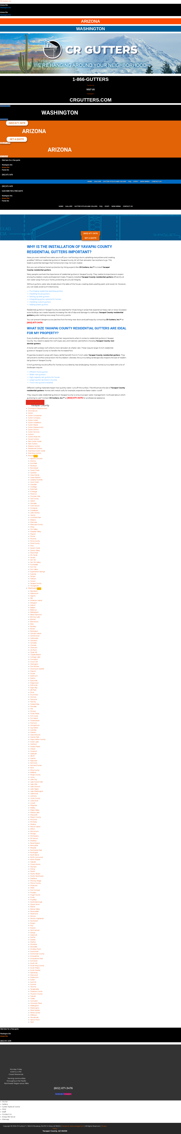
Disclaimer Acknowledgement (73, 1126)
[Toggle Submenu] (36, 456)
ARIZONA (90, 21)
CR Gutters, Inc (5, 1)
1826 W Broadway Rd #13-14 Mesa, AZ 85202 (43, 1126)
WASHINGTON (90, 28)
